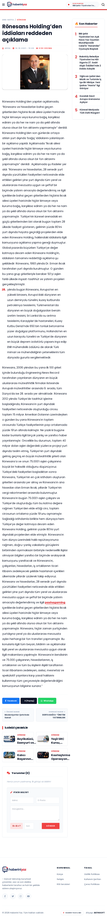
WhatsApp (49, 701)
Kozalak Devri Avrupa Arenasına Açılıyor (90, 99)
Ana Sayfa (8, 20)
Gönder (50, 826)
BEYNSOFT (99, 912)
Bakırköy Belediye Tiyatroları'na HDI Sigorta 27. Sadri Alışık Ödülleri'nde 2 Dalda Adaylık (90, 62)
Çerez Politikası (92, 884)
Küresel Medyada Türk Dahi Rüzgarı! (90, 111)
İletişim (60, 879)
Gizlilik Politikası (92, 874)
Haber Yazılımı (73, 913)
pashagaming (55, 602)
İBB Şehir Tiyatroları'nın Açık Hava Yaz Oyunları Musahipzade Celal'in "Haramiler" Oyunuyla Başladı (89, 41)
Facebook (12, 701)
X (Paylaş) (29, 701)
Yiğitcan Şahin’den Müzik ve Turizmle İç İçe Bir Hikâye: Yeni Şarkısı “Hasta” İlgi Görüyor (90, 82)
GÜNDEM (21, 20)
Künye (60, 874)
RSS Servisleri (63, 884)
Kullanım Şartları (92, 879)
